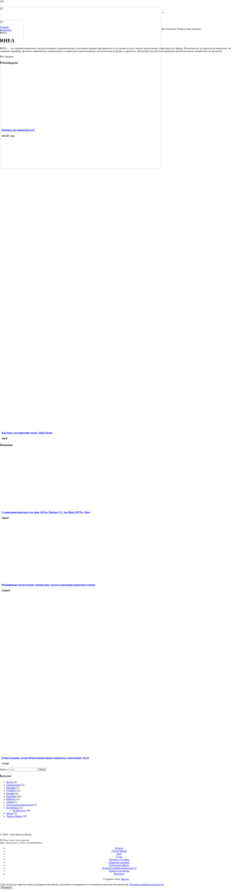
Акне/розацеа (13, 785)
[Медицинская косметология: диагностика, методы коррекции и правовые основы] (30, 580)
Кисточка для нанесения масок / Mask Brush (27, 432)
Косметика (12, 807)
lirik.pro (125, 879)
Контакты (119, 873)
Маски (9, 813)
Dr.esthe (10, 793)
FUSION (11, 790)
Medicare (11, 799)
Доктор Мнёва (14, 816)
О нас (119, 856)
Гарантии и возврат (119, 862)
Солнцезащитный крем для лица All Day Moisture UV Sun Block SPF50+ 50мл (46, 512)
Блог (119, 853)
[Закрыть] (163, 12)
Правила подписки (119, 871)
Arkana (10, 802)
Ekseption (11, 796)
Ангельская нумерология (19, 804)
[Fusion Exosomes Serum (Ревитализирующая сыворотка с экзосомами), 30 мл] (30, 695)
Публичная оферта (119, 865)
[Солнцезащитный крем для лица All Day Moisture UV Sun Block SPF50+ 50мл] (30, 507)
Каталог (119, 848)
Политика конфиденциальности (119, 868)
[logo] (81, 167)
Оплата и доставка (119, 859)
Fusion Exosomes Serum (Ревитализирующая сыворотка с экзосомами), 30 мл (45, 758)
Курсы (9, 782)
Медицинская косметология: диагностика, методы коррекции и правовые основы (48, 584)
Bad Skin (11, 787)
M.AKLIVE (19, 810)
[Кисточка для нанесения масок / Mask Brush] (30, 312)
